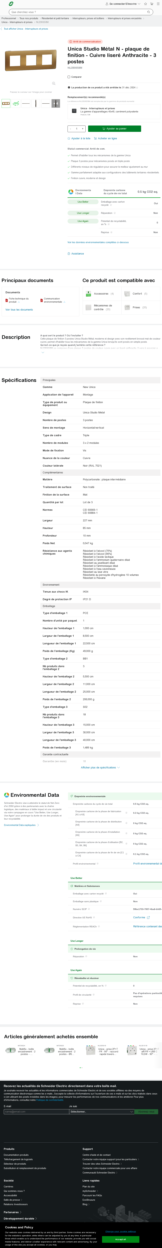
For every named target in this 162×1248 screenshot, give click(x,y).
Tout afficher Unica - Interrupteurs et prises (26, 29)
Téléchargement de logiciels (18, 1159)
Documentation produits (16, 1155)
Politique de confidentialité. (50, 1100)
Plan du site (89, 1186)
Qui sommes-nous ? (14, 1191)
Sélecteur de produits (15, 1164)
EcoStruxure (89, 1200)
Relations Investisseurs (16, 1204)
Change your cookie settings (120, 1231)
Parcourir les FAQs (92, 1195)
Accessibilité (10, 1195)
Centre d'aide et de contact (97, 1155)
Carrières (8, 1186)
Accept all (120, 1239)
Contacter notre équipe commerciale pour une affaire (110, 1168)
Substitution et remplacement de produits (25, 1168)
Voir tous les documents (19, 309)
